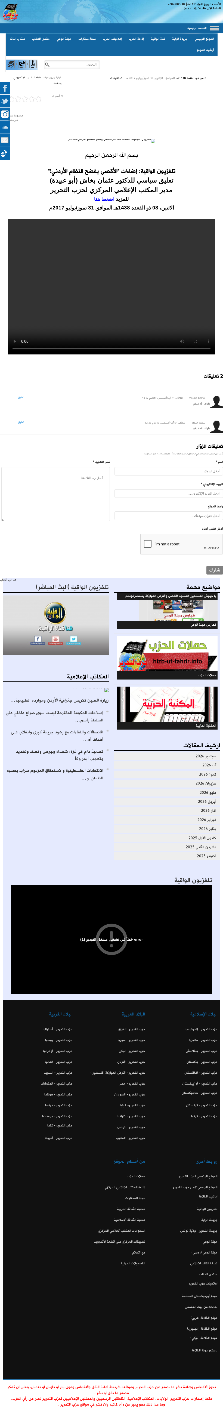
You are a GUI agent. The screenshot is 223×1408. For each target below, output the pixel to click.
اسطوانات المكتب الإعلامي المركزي (121, 1231)
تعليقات (116, 78)
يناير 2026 (207, 829)
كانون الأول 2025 (202, 838)
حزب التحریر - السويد (58, 1073)
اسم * (219, 462)
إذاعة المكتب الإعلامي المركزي (124, 1187)
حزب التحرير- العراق (131, 1029)
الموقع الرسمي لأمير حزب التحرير (195, 1187)
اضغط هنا (104, 199)
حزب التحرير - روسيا (59, 1040)
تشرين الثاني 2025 (201, 847)
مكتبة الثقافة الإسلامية (129, 1220)
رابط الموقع (215, 506)
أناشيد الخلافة (208, 1196)
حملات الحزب (136, 1176)
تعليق (21, 397)
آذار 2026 (208, 810)
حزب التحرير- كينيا (132, 1105)
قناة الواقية (158, 39)
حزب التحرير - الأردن (131, 1062)
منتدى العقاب (40, 39)
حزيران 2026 (206, 783)
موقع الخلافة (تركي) (204, 1338)
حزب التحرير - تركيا (204, 1116)
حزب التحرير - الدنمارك (57, 1084)
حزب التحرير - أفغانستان (201, 1073)
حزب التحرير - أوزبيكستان (200, 1084)
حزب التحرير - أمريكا (59, 1138)
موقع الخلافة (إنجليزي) (202, 1329)
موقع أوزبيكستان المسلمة (200, 1296)
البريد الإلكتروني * (212, 484)
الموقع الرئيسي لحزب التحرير (198, 1176)
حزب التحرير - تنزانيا (131, 1116)
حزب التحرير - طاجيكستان (200, 1093)
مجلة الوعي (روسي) (204, 1252)
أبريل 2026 (207, 801)
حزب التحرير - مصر (132, 1084)
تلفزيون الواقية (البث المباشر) (72, 587)
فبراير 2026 (206, 820)
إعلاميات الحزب (112, 39)
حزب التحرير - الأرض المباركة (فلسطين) (118, 1073)
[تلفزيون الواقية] (22, 68)
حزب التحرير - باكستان (202, 1062)
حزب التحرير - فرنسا (59, 1105)
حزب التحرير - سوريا (131, 1040)
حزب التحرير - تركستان (202, 1105)
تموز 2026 (207, 774)
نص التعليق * (101, 462)
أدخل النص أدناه (212, 528)
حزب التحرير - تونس (131, 1127)
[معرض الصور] (11, 68)
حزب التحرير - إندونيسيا (201, 1029)
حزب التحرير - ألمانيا (59, 1062)
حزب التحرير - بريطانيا (57, 1116)
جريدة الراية (179, 39)
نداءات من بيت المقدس (201, 1307)
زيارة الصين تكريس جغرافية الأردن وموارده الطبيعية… (60, 700)
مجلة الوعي (64, 39)
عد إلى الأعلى (8, 579)
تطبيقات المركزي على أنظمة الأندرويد (119, 1242)
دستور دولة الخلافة (204, 1350)
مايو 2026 (208, 793)
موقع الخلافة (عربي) (204, 1318)
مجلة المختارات (135, 1198)
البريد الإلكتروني (22, 77)
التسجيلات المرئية (133, 1263)
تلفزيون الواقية (193, 880)
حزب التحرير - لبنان (132, 1051)
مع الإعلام (138, 1252)
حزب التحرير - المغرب (130, 1138)
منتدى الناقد (17, 39)
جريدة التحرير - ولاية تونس (199, 1231)
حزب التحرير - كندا (60, 1125)
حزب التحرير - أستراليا (58, 1029)
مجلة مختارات (87, 39)
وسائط (57, 83)
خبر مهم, (13, 120)
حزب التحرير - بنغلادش (202, 1051)
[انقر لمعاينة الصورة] (111, 141)
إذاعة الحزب (136, 39)
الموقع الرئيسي (204, 39)
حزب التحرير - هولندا (58, 1094)
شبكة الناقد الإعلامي (204, 1263)
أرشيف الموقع (205, 50)
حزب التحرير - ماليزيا (203, 1040)
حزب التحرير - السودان (129, 1094)
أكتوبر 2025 (206, 856)
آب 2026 (209, 765)
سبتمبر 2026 (206, 756)
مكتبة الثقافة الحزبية (131, 1209)
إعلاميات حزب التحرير (203, 1284)
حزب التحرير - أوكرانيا (58, 1051)
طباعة (37, 77)
